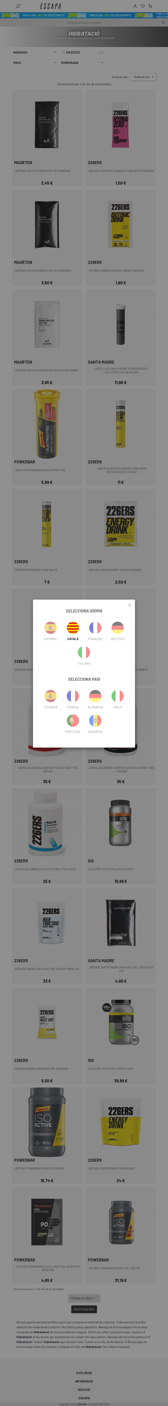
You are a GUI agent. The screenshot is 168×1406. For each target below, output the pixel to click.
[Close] (130, 605)
